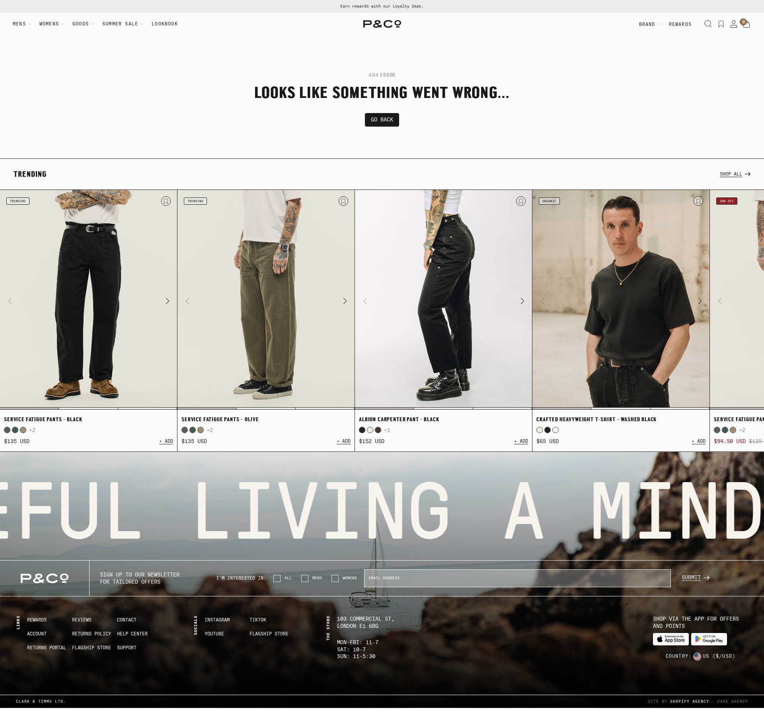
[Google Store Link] (709, 639)
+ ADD (166, 441)
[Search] (708, 24)
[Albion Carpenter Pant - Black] (443, 300)
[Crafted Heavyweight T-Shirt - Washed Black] (620, 300)
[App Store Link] (671, 639)
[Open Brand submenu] (659, 24)
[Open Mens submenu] (29, 24)
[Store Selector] (697, 656)
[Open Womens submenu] (62, 24)
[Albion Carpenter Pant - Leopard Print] (378, 430)
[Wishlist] (721, 24)
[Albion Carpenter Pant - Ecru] (370, 430)
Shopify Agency (689, 701)
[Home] (382, 24)
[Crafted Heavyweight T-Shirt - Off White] (539, 430)
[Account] (734, 24)
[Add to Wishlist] (166, 201)
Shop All (731, 174)
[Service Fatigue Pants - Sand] (23, 430)
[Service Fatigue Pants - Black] (88, 300)
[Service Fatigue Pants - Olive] (266, 300)
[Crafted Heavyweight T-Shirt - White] (555, 430)
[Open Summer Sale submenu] (142, 24)
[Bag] (746, 24)
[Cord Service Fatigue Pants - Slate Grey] (7, 430)
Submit (691, 577)
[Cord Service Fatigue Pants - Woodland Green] (15, 430)
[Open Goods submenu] (92, 24)
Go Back (382, 120)
